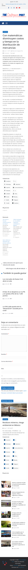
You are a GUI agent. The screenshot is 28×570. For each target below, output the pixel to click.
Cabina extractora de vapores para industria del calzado (13, 264)
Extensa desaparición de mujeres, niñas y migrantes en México (18, 493)
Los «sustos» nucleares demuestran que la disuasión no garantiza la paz (18, 544)
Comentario (5, 334)
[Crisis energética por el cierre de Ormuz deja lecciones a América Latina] (6, 534)
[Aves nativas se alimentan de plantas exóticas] (8, 247)
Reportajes (5, 419)
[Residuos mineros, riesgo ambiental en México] (14, 410)
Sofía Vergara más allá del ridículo (15, 268)
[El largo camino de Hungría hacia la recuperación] (6, 515)
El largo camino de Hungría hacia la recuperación (16, 514)
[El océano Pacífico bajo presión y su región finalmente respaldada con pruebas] (6, 505)
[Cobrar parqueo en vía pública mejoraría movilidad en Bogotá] (18, 228)
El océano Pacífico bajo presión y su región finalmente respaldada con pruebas (19, 504)
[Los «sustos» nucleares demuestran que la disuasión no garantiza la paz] (6, 545)
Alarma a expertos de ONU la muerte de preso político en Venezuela (16, 3)
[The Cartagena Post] (3, 23)
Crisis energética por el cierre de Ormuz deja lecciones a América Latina (18, 533)
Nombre (4, 354)
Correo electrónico (7, 361)
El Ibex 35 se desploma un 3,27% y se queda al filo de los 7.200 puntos (14, 294)
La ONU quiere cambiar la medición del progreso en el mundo (18, 524)
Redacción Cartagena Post (17, 51)
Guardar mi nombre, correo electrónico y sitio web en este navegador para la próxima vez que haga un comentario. (13, 381)
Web (2, 368)
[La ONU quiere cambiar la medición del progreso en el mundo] (6, 525)
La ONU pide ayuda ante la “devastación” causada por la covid (13, 308)
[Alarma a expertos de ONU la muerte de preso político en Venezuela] (6, 485)
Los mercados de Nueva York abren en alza (13, 280)
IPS (12, 428)
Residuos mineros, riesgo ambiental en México (13, 423)
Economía (5, 31)
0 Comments (6, 53)
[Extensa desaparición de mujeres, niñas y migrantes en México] (6, 494)
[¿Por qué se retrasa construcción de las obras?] (8, 228)
